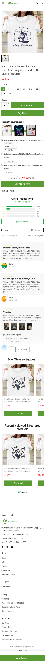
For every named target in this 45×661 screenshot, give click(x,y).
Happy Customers (9, 574)
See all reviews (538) (22, 202)
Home (3, 558)
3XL (30, 89)
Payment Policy (8, 635)
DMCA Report (22, 650)
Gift (2, 562)
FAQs (3, 591)
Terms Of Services (9, 631)
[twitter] (8, 547)
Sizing (4, 595)
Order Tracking (7, 611)
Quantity (4, 100)
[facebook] (3, 547)
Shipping (5, 599)
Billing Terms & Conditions (12, 639)
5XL (4, 94)
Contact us (5, 586)
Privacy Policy (7, 627)
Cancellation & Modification (12, 603)
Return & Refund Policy (11, 607)
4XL (37, 89)
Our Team (5, 623)
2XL (24, 89)
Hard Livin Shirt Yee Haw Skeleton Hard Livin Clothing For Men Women (17, 400)
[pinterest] (12, 547)
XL (18, 89)
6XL (10, 94)
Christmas (5, 570)
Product (4, 566)
